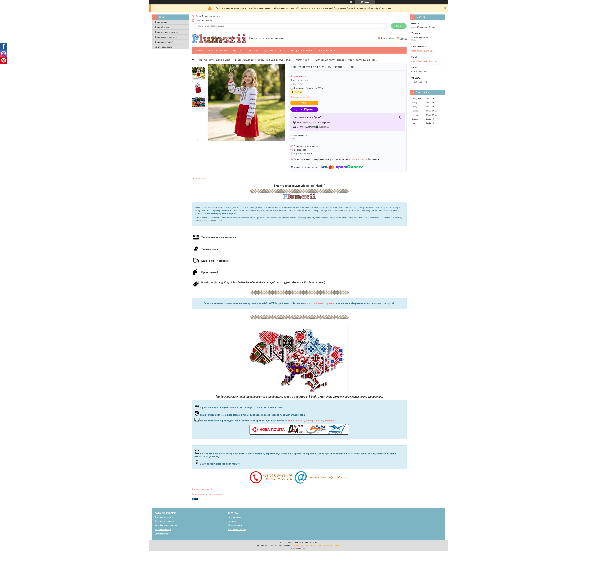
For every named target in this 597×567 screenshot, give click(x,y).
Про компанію (234, 517)
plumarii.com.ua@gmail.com (424, 61)
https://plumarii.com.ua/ (422, 50)
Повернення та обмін (302, 50)
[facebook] (193, 499)
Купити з (298, 109)
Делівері (309, 420)
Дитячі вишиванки (224, 59)
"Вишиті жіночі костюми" (166, 36)
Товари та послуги (205, 59)
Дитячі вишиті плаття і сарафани (330, 59)
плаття (311, 303)
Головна (199, 50)
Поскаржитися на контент (304, 545)
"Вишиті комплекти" (164, 41)
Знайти (399, 26)
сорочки (329, 303)
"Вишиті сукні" (161, 22)
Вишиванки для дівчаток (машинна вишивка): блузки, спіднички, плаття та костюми (274, 59)
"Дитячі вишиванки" (164, 46)
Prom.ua (313, 542)
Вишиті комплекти (163, 529)
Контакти (253, 50)
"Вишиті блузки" (162, 27)
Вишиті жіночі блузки (164, 521)
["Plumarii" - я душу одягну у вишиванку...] (219, 38)
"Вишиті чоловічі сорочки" (167, 32)
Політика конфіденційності (328, 545)
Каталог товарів (217, 50)
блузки (320, 303)
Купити (304, 102)
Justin (319, 420)
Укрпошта (330, 420)
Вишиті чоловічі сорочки (166, 525)
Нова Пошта (295, 420)
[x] (196, 499)
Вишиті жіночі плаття (164, 517)
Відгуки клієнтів (327, 50)
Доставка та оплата (274, 50)
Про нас (237, 50)
